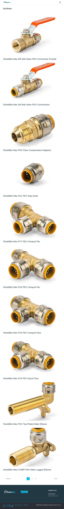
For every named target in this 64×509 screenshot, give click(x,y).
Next (56, 478)
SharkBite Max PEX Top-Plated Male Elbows (25, 424)
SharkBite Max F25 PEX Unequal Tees (22, 333)
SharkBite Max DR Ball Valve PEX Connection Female (29, 59)
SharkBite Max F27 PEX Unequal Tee (21, 241)
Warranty (26, 505)
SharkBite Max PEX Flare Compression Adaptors (27, 150)
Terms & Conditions (7, 505)
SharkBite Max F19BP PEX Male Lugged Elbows (27, 469)
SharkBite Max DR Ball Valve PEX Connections (26, 104)
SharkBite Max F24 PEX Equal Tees (21, 378)
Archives (7, 8)
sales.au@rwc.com (53, 495)
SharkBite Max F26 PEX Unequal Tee (21, 287)
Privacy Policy (18, 505)
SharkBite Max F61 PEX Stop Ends (20, 196)
